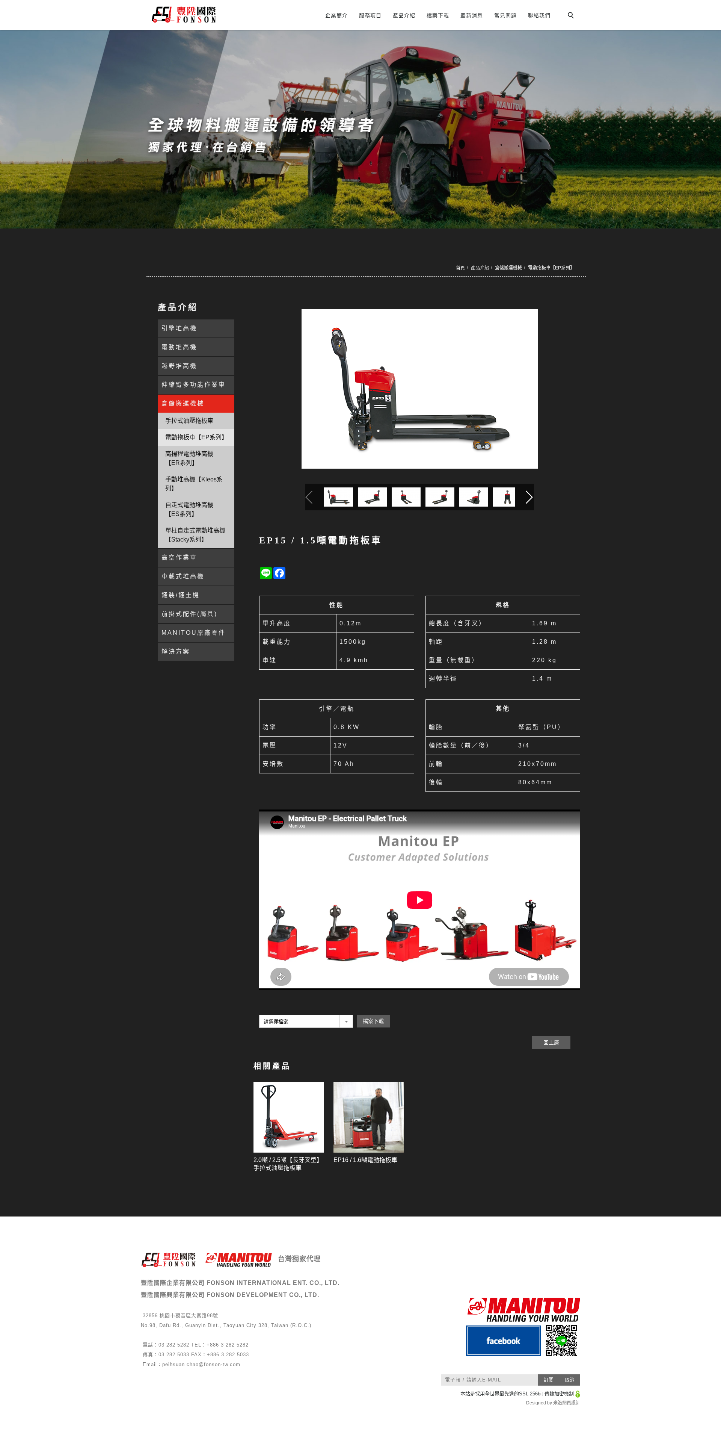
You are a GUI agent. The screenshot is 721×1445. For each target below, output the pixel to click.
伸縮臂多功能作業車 (193, 384)
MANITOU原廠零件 (193, 632)
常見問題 (505, 15)
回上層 (551, 1042)
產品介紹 (404, 15)
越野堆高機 (179, 366)
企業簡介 (336, 15)
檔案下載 (438, 15)
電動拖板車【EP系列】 (551, 268)
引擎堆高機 (179, 328)
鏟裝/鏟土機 (180, 595)
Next (530, 497)
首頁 (460, 268)
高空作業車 (179, 557)
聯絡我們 (539, 15)
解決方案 (175, 651)
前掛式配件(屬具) (189, 614)
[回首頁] (213, 14)
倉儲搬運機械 (508, 268)
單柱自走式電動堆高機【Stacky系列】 (195, 535)
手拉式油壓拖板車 (189, 421)
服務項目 (370, 15)
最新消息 (471, 15)
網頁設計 (571, 1403)
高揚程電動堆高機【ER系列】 (189, 458)
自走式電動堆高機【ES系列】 (189, 509)
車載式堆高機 (182, 576)
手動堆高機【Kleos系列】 (194, 484)
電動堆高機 (179, 347)
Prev (309, 497)
